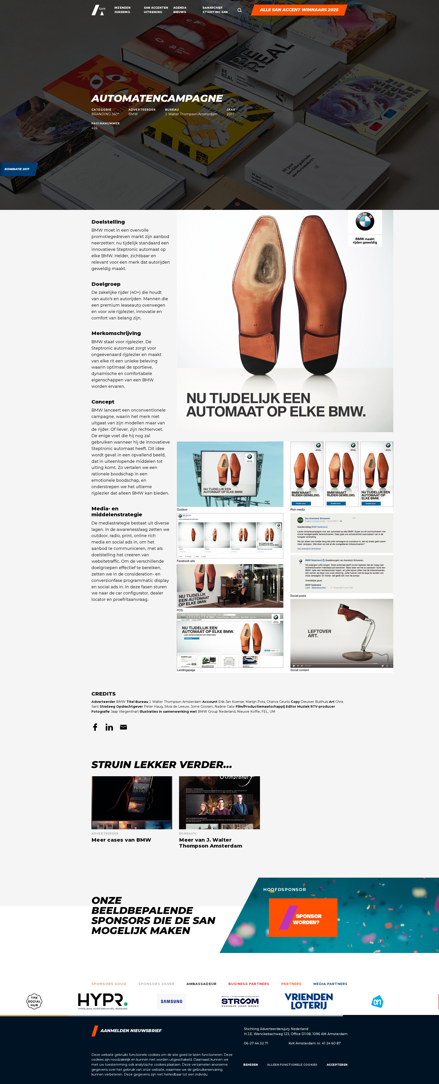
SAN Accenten (156, 7)
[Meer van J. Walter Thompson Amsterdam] (219, 812)
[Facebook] (95, 727)
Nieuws (179, 12)
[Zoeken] (240, 10)
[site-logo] (98, 10)
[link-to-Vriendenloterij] (240, 1004)
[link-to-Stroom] (171, 1004)
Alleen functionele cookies (292, 1064)
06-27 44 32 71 (256, 1043)
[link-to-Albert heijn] (308, 1004)
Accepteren (337, 1064)
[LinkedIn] (109, 727)
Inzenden (122, 7)
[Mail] (123, 727)
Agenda (179, 7)
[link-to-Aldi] (377, 1004)
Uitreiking (153, 12)
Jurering (122, 12)
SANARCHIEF (212, 7)
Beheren (250, 1064)
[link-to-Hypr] (34, 1004)
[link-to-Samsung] (103, 1004)
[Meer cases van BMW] (131, 812)
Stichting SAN (215, 12)
